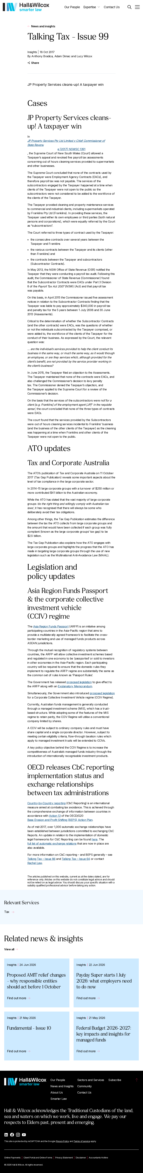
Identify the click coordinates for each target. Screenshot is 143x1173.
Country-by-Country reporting (46, 803)
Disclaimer (81, 1157)
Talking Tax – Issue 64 (76, 859)
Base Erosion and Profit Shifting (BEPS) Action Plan (60, 820)
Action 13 (55, 815)
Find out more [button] (16, 998)
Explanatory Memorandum (75, 686)
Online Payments (12, 1157)
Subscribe (114, 1080)
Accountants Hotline (98, 1157)
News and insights (43, 26)
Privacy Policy (62, 1141)
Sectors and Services (90, 1080)
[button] (129, 7)
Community (84, 1086)
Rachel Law (34, 863)
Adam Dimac (62, 56)
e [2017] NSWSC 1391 (66, 145)
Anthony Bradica (42, 56)
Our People (72, 7)
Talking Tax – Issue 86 (41, 859)
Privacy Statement (64, 1157)
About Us (56, 1092)
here (94, 839)
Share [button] (35, 63)
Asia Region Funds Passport (51, 626)
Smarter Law (58, 1098)
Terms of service (82, 1141)
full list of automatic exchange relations (52, 843)
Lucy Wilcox (84, 56)
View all (9, 949)
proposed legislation (79, 682)
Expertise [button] (89, 7)
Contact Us (111, 7)
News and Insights (61, 1086)
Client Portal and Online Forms (38, 1157)
